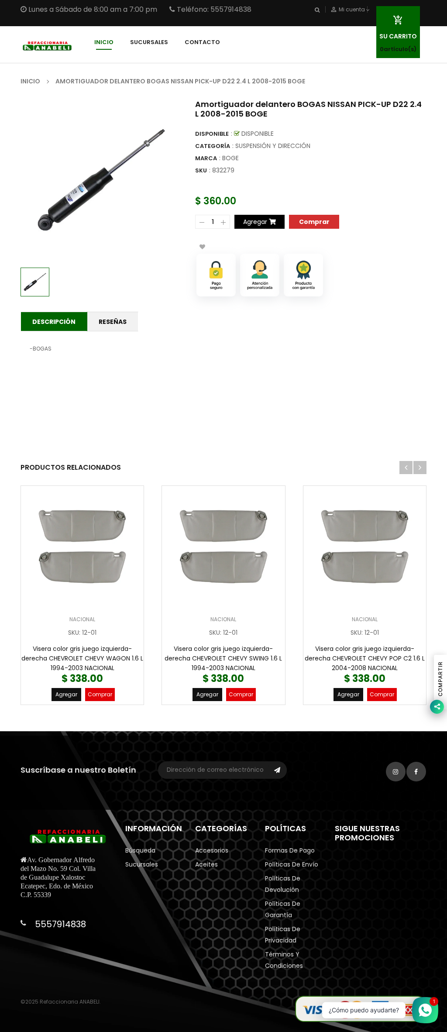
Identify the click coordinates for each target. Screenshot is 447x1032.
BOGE (230, 158)
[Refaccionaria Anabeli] (360, 1008)
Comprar (100, 694)
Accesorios (211, 850)
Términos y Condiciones (284, 960)
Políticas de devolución (282, 884)
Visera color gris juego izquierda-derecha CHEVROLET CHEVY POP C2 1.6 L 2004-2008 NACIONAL (365, 658)
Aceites (206, 864)
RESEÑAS (113, 321)
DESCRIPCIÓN (54, 321)
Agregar (66, 694)
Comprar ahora (314, 221)
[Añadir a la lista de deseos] (202, 247)
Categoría (212, 146)
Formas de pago (290, 850)
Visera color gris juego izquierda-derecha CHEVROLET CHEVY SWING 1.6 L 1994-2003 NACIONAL (223, 658)
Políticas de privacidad (282, 935)
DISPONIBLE (212, 134)
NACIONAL (82, 619)
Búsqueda (140, 850)
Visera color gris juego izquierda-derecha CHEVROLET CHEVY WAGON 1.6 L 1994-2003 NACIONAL (82, 658)
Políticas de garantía (282, 909)
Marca (206, 158)
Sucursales (141, 864)
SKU (201, 170)
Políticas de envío (291, 864)
